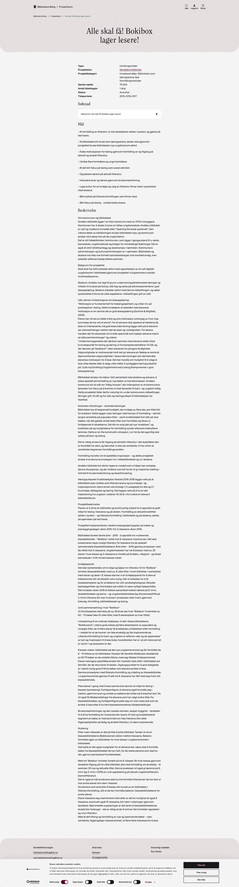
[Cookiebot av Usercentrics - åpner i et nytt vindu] (33, 882)
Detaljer (148, 882)
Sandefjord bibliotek (130, 69)
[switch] (88, 882)
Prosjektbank (66, 7)
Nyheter (96, 852)
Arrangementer (100, 857)
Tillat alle (201, 865)
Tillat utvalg (201, 872)
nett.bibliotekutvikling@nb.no (47, 857)
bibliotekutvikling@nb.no (45, 852)
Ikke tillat (201, 880)
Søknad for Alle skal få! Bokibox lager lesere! (101, 114)
